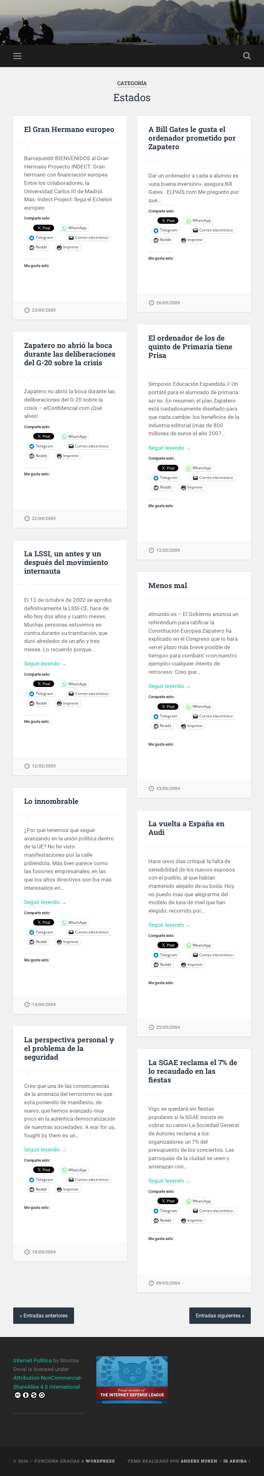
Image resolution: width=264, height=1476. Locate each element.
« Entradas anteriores (44, 1316)
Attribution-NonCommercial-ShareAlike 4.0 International (47, 1382)
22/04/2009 (44, 518)
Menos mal (167, 585)
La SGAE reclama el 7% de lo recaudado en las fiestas (192, 1070)
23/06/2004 (168, 788)
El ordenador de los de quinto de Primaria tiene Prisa (190, 346)
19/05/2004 (44, 1252)
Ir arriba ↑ (237, 1460)
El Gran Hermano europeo (69, 129)
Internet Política (32, 1360)
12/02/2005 (44, 766)
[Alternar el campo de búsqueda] (247, 56)
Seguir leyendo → (169, 448)
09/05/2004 (168, 1283)
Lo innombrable (51, 801)
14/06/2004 (44, 1004)
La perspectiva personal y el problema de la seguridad (69, 1048)
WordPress (100, 1460)
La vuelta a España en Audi (186, 828)
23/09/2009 (44, 310)
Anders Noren (199, 1460)
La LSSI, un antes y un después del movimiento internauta (66, 562)
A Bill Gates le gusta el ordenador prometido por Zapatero (192, 137)
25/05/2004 (168, 1027)
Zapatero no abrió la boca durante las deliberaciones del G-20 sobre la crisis (69, 353)
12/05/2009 (168, 550)
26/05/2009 (168, 303)
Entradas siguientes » (220, 1316)
